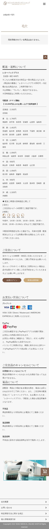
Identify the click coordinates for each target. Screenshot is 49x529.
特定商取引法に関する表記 (12, 513)
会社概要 (4, 502)
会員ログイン (11, 280)
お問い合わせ (6, 508)
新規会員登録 (33, 280)
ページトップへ (45, 57)
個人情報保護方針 (8, 519)
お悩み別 (6, 15)
